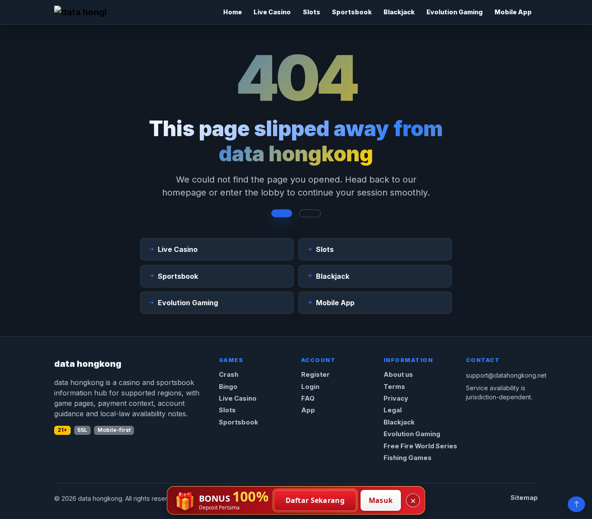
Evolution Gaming (454, 12)
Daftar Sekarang (315, 500)
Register (315, 375)
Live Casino (272, 12)
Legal (393, 410)
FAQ (308, 398)
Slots (311, 12)
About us (398, 375)
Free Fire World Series (420, 446)
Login (310, 387)
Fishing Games (408, 458)
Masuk (381, 500)
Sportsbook (352, 12)
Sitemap (524, 498)
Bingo (228, 387)
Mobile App (513, 12)
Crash (228, 375)
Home (232, 12)
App (308, 410)
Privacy (396, 398)
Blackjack (399, 12)
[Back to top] (576, 504)
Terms (394, 387)
